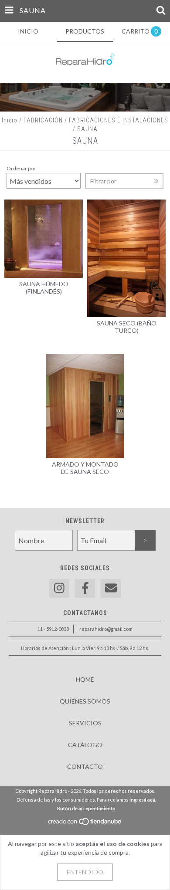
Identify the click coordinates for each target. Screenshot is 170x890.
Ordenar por (21, 168)
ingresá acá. (142, 799)
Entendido (85, 872)
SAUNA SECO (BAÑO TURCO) (126, 326)
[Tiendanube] (85, 823)
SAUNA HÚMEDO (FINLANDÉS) (43, 287)
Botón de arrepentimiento (86, 808)
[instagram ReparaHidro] (59, 588)
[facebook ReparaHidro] (85, 588)
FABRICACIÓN (43, 120)
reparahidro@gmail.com (106, 629)
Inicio (9, 120)
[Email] (111, 588)
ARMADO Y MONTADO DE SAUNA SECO (85, 467)
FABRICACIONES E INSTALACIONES (118, 120)
